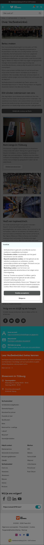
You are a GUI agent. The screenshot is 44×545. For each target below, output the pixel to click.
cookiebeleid (33, 287)
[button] (22, 293)
